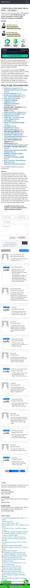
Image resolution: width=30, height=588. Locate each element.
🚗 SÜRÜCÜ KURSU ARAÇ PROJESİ (11, 569)
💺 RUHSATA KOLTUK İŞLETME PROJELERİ (13, 552)
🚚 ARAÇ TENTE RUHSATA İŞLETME (12, 557)
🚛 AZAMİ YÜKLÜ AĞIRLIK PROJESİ (11, 571)
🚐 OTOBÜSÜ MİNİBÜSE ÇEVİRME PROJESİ (14, 554)
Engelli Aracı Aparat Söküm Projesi (11, 568)
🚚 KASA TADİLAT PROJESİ (9, 550)
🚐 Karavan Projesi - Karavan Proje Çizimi (13, 537)
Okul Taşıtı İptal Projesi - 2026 (10, 523)
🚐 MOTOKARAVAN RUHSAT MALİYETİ (12, 573)
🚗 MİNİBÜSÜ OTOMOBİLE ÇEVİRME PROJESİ (14, 556)
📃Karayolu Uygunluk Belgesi (10, 535)
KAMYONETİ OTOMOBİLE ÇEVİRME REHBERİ (14, 581)
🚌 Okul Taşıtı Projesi (7, 521)
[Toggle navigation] (27, 2)
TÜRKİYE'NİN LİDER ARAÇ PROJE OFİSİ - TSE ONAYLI (14, 9)
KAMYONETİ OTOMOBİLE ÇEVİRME (14, 157)
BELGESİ (13, 88)
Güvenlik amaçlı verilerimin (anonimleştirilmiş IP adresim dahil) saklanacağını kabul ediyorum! (10, 244)
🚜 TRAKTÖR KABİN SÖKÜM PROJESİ (12, 545)
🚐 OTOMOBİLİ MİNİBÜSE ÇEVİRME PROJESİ (14, 533)
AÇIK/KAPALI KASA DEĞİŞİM (12, 114)
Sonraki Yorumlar (24, 250)
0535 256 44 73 (13, 32)
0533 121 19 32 (12, 25)
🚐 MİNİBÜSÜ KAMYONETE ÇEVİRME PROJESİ (15, 531)
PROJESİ (12, 93)
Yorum (24, 243)
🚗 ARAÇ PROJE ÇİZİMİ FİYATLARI (11, 566)
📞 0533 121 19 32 (15, 586)
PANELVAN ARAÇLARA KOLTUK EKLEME (15, 90)
